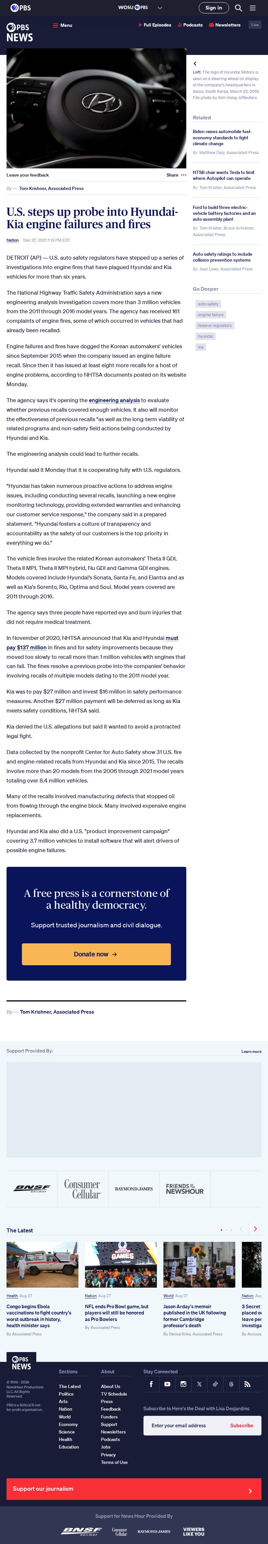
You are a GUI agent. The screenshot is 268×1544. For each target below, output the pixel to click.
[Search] (238, 8)
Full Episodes (157, 25)
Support (109, 1424)
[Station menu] (160, 8)
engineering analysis (114, 400)
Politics (66, 1394)
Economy (68, 1424)
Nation (13, 240)
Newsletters (228, 25)
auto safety (208, 304)
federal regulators (215, 325)
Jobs (105, 1447)
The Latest (20, 1230)
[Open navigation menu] (253, 8)
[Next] (254, 1228)
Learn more (251, 1051)
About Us (110, 1386)
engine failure (211, 314)
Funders (109, 1417)
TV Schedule (114, 1394)
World (168, 1295)
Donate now (91, 954)
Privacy (108, 1455)
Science (67, 1432)
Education (69, 1447)
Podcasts (193, 25)
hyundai (205, 336)
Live (255, 24)
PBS (20, 8)
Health (12, 1295)
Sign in (214, 8)
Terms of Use (114, 1462)
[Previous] (241, 1228)
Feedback (111, 1409)
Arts (63, 1401)
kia (201, 347)
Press (107, 1401)
